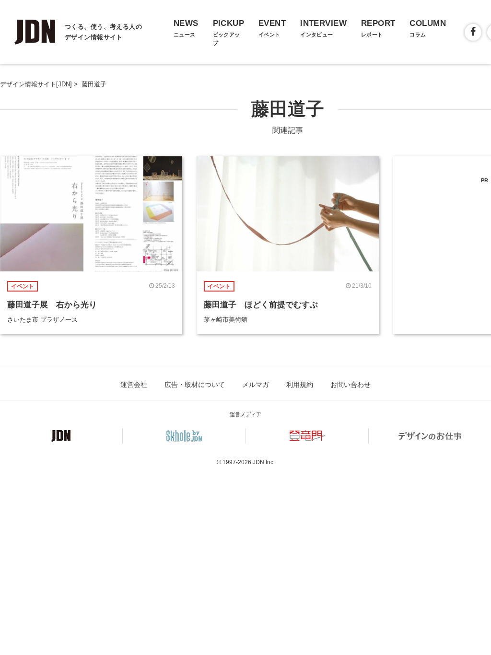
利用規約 (299, 384)
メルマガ (255, 384)
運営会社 (133, 384)
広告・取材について (194, 384)
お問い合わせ (350, 384)
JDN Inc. (264, 462)
